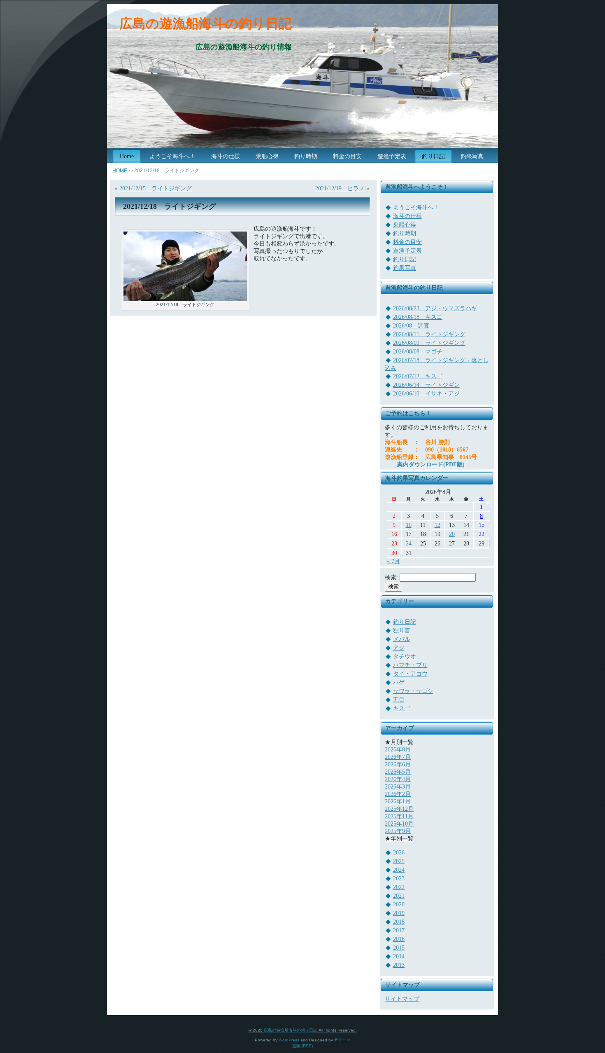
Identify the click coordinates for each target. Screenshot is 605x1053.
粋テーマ (342, 1040)
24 (409, 544)
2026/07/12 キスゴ (417, 376)
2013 (399, 965)
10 (409, 525)
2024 (399, 870)
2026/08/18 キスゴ (417, 317)
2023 (399, 878)
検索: (391, 577)
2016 (399, 939)
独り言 (401, 630)
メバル (401, 639)
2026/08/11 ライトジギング (429, 334)
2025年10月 (399, 824)
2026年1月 (398, 801)
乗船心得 (404, 225)
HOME (119, 170)
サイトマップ (402, 999)
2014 (399, 956)
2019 (399, 913)
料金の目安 (407, 242)
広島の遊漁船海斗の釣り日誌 (290, 1030)
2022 (399, 887)
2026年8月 (398, 749)
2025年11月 (399, 816)
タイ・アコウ (410, 674)
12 (437, 525)
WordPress (289, 1040)
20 (452, 534)
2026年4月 (398, 779)
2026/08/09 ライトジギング (429, 343)
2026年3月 (398, 787)
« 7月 (393, 561)
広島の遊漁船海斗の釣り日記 (205, 23)
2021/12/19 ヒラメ (340, 188)
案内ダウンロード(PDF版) (431, 464)
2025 (399, 861)
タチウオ (404, 656)
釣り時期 (404, 233)
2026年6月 (398, 764)
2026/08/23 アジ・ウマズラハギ (435, 308)
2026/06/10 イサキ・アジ (426, 394)
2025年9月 (398, 831)
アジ (399, 648)
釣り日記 (404, 259)
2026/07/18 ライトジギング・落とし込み (437, 364)
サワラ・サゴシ (413, 691)
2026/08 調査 (411, 326)
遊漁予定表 (407, 251)
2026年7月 (398, 757)
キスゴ (401, 708)
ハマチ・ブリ (410, 665)
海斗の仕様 (407, 216)
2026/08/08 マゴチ (417, 352)
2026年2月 (398, 794)
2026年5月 (398, 772)
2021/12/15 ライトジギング (155, 188)
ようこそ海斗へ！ (416, 207)
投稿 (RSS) (302, 1046)
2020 (399, 904)
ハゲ (399, 682)
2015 (399, 948)
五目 (399, 700)
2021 (399, 896)
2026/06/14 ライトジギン (426, 385)
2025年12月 (399, 809)
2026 (399, 852)
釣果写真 (404, 268)
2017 (399, 930)
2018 (399, 922)
